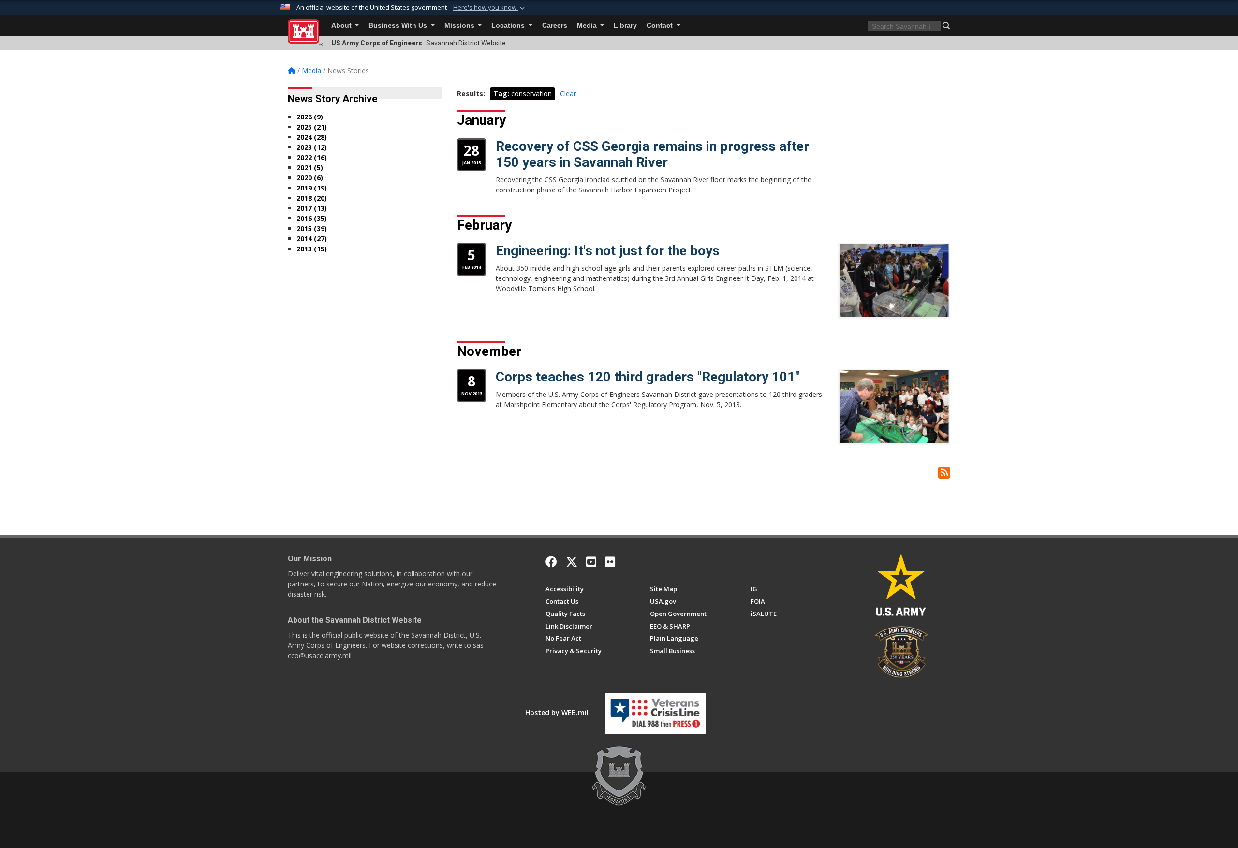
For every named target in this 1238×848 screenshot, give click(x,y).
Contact (661, 25)
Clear (568, 93)
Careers (554, 25)
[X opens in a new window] (571, 561)
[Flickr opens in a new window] (610, 561)
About (342, 25)
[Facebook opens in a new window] (551, 561)
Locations (509, 25)
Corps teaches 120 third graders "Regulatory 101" (647, 377)
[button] (490, 8)
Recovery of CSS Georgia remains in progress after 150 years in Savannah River (652, 154)
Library (625, 25)
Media (588, 25)
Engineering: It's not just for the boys (608, 251)
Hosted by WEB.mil (557, 712)
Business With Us (398, 25)
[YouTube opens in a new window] (591, 561)
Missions (460, 25)
